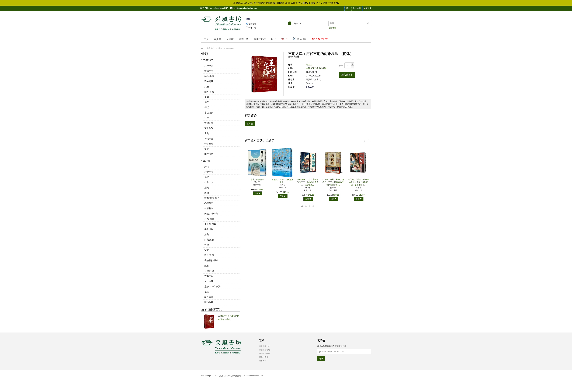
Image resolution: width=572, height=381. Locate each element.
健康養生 (208, 208)
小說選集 (208, 112)
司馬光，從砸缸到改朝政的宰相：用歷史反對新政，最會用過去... (358, 182)
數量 (341, 65)
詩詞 (206, 166)
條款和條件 (263, 357)
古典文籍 (208, 276)
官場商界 (208, 123)
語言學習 (208, 297)
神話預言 (208, 138)
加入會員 (357, 8)
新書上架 (243, 39)
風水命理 (208, 281)
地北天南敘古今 (257, 179)
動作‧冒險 (209, 91)
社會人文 (208, 182)
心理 (206, 117)
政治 (206, 192)
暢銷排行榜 (260, 39)
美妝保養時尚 (211, 213)
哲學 (206, 245)
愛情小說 (208, 71)
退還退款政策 (264, 353)
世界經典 (208, 144)
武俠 (206, 86)
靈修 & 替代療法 (212, 286)
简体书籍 (252, 28)
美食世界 (208, 229)
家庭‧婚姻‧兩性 (211, 198)
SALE (284, 39)
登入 (348, 8)
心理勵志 (208, 203)
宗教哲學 (208, 128)
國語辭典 (208, 302)
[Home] (202, 48)
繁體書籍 (252, 24)
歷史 (206, 187)
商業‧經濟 (209, 239)
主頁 (206, 39)
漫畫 (206, 149)
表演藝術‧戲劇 (211, 260)
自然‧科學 (209, 271)
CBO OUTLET (320, 39)
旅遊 (206, 234)
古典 (206, 133)
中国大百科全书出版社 (316, 68)
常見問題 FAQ (264, 346)
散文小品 (208, 172)
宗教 (206, 250)
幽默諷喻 (208, 154)
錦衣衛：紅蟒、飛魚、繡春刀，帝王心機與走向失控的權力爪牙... (333, 182)
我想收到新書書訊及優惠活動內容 (331, 346)
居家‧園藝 (209, 219)
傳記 (206, 107)
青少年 (217, 39)
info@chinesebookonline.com (245, 8)
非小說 (206, 161)
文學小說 (208, 60)
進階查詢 (332, 28)
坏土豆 (309, 64)
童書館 (230, 39)
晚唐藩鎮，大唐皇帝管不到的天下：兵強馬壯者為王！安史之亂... (307, 182)
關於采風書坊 (264, 350)
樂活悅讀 (301, 39)
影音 (273, 39)
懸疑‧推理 (209, 76)
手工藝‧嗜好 (210, 224)
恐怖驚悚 (208, 81)
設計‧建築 (209, 255)
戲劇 (206, 265)
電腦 (206, 291)
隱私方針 (262, 361)
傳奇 (206, 102)
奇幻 (206, 97)
